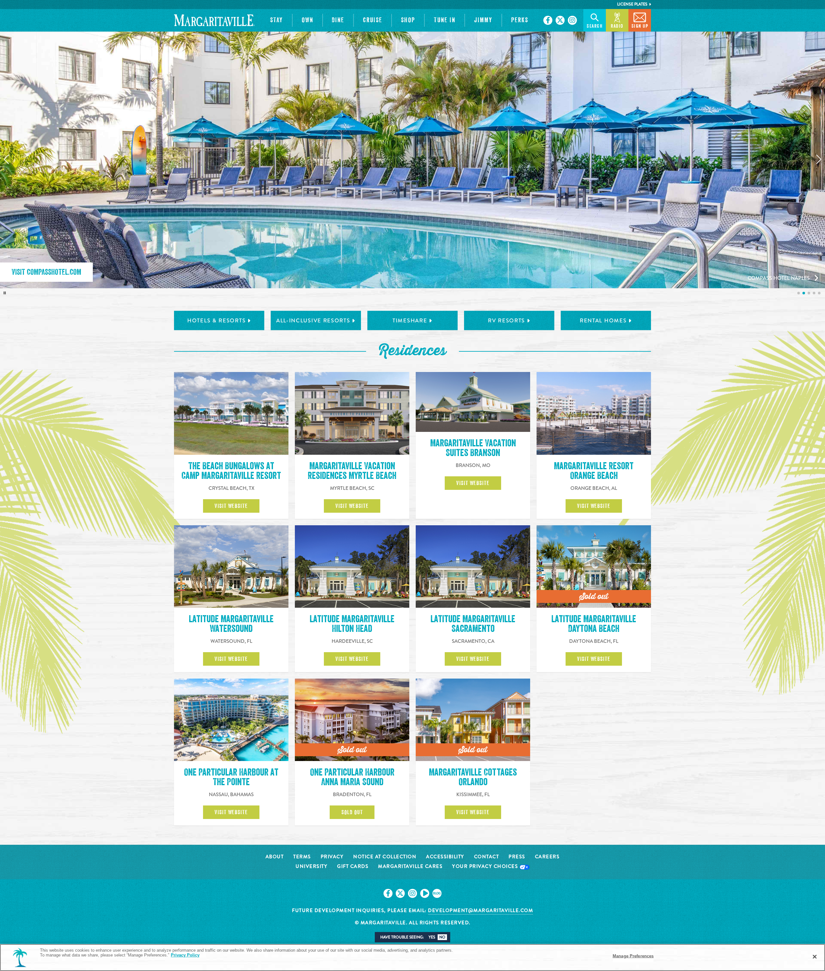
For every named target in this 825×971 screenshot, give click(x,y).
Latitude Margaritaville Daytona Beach (593, 623)
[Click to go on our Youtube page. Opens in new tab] (424, 893)
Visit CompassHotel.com (46, 272)
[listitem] (798, 293)
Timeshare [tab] (410, 321)
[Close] (815, 957)
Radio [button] (617, 26)
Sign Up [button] (639, 26)
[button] (276, 20)
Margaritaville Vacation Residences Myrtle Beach (352, 471)
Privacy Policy (185, 955)
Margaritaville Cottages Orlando (473, 777)
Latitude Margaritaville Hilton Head (352, 623)
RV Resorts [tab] (506, 321)
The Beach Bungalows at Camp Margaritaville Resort (231, 471)
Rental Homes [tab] (603, 321)
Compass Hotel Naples (779, 278)
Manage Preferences (633, 956)
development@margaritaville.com (480, 910)
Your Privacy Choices (485, 867)
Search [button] (595, 26)
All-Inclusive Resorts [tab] (313, 321)
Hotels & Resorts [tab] (216, 321)
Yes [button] (432, 937)
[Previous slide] (6, 159)
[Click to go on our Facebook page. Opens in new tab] (547, 20)
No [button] (442, 937)
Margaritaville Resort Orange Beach (594, 471)
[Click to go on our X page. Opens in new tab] (560, 20)
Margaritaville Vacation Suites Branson (473, 448)
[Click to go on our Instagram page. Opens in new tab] (572, 20)
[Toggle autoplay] (5, 293)
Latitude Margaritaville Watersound (231, 623)
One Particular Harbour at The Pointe (231, 777)
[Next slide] (819, 159)
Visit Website (231, 506)
